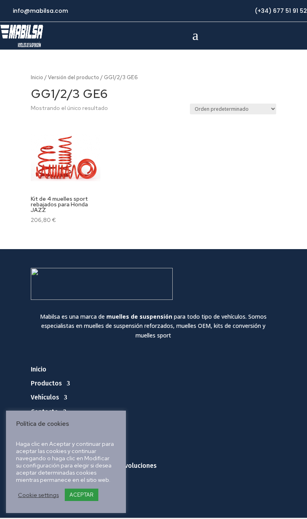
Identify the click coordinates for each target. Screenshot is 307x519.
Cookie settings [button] (38, 495)
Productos (46, 383)
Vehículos (45, 397)
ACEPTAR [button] (82, 494)
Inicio (37, 77)
